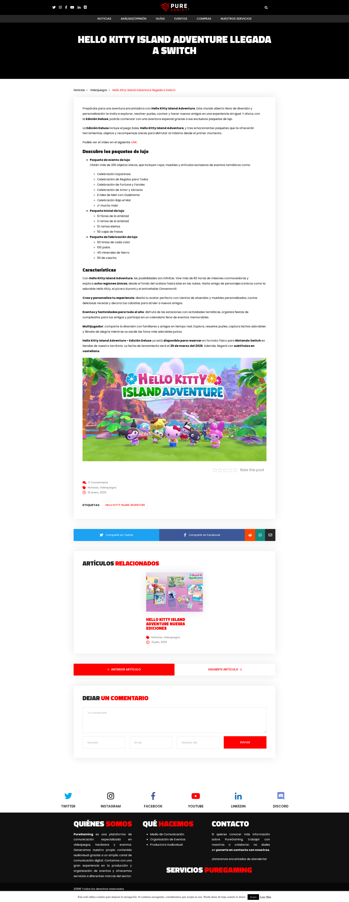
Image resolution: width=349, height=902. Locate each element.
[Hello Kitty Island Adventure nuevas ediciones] (176, 592)
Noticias (104, 19)
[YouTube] (73, 7)
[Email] (270, 535)
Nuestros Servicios (236, 19)
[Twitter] (55, 7)
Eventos (180, 19)
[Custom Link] (85, 7)
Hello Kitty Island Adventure (125, 505)
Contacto (230, 823)
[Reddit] (250, 535)
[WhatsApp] (260, 535)
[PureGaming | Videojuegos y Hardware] (174, 7)
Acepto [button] (253, 897)
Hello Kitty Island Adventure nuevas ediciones (165, 623)
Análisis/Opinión (133, 19)
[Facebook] (67, 7)
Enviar (245, 742)
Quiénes (103, 823)
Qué (168, 823)
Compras (204, 19)
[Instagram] (62, 7)
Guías (160, 19)
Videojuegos (108, 487)
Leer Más (265, 896)
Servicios (209, 870)
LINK (134, 142)
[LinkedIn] (81, 7)
